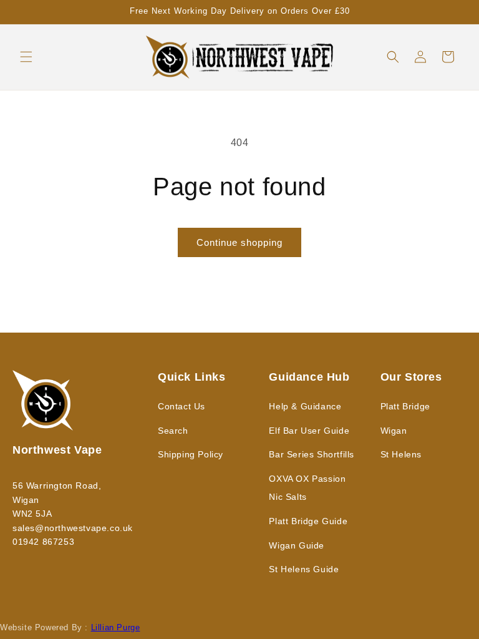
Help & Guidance (305, 406)
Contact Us (181, 406)
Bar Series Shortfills (311, 454)
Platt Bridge (405, 406)
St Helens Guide (304, 569)
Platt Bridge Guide (308, 521)
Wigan (393, 431)
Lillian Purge (115, 627)
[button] (26, 57)
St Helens (401, 454)
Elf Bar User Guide (309, 431)
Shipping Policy (190, 454)
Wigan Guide (296, 545)
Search (173, 431)
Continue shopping (239, 242)
